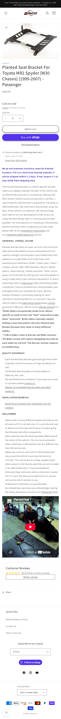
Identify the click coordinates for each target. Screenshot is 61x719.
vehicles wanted (46, 307)
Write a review (30, 577)
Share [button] (8, 592)
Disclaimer (47, 492)
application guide (31, 303)
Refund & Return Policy (17, 619)
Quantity (6, 112)
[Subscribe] (47, 651)
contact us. (30, 383)
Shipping (5, 108)
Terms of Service (13, 633)
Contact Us (11, 626)
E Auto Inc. (33, 713)
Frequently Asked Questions (20, 234)
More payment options (30, 144)
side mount (27, 283)
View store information (16, 160)
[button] (6, 13)
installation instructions (33, 230)
